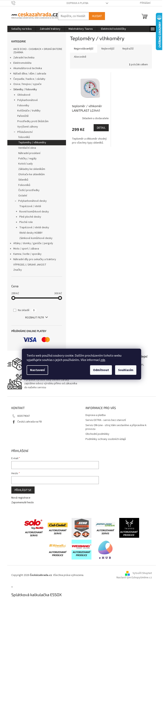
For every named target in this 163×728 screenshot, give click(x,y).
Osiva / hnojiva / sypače (27, 84)
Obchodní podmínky (97, 434)
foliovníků (24, 137)
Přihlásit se (23, 490)
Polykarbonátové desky (32, 201)
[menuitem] (21, 29)
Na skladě (26, 310)
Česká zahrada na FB (29, 422)
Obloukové (23, 95)
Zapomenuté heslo (22, 502)
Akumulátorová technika (27, 68)
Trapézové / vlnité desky (34, 227)
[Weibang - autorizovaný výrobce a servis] (81, 549)
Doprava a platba (77, 3)
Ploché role (26, 222)
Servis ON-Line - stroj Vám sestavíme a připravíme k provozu (116, 427)
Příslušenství (25, 132)
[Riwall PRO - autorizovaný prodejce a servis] (58, 549)
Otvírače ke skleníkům (31, 174)
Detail (101, 127)
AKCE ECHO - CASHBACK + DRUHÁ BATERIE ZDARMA (37, 50)
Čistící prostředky (29, 190)
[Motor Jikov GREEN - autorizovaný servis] (105, 528)
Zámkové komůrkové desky (35, 238)
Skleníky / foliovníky (25, 89)
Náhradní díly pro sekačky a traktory (34, 259)
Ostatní (22, 196)
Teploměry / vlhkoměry (32, 143)
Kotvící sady (25, 164)
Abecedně (80, 57)
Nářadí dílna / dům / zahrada (29, 74)
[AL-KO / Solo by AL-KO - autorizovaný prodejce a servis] (34, 528)
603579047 (23, 416)
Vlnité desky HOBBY (31, 233)
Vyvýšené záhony (27, 127)
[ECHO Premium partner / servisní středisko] (81, 528)
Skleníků (23, 180)
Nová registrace (20, 498)
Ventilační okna (27, 148)
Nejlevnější (107, 49)
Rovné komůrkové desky (34, 212)
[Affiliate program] (105, 549)
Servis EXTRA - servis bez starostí (105, 420)
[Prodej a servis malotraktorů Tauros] (129, 528)
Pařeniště (23, 116)
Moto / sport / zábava (26, 249)
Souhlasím (125, 370)
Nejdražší (128, 49)
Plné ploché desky (30, 217)
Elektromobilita (22, 63)
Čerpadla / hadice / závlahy (29, 79)
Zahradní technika (23, 58)
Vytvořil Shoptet (142, 573)
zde (102, 360)
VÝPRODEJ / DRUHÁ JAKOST (29, 265)
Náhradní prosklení (29, 153)
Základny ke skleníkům (31, 169)
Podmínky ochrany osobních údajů (105, 439)
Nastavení (37, 370)
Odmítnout (101, 370)
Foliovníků (24, 185)
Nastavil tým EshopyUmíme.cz (134, 578)
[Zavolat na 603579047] (17, 3)
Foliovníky (23, 106)
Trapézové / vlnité (30, 206)
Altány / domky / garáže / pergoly (33, 243)
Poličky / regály (27, 159)
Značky (17, 270)
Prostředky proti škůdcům (33, 121)
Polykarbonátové (27, 100)
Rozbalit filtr (34, 318)
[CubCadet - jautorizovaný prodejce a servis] (58, 528)
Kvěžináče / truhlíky (29, 111)
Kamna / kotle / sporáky (27, 254)
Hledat (97, 16)
